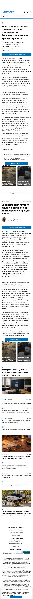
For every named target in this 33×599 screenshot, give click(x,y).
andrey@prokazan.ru (16, 533)
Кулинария (6, 408)
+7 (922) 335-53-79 (15, 541)
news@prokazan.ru (15, 544)
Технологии (6, 367)
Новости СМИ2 (6, 165)
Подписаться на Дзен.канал (16, 54)
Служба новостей (7, 49)
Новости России (7, 23)
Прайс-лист (16, 535)
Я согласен (16, 597)
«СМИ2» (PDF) (28, 586)
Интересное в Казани (8, 509)
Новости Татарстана (8, 399)
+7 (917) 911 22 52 (15, 530)
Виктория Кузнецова (13, 219)
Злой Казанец (19, 335)
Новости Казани (7, 426)
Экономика (6, 201)
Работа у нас (15, 546)
